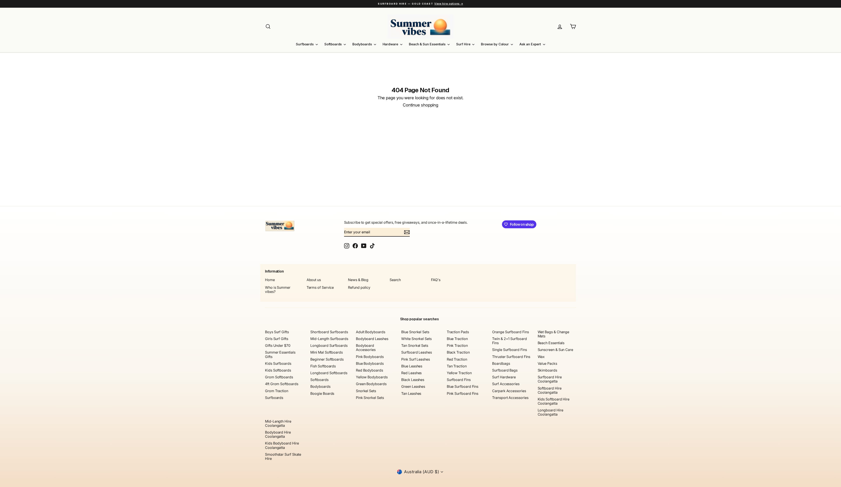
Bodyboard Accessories (366, 347)
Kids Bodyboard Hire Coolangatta (282, 445)
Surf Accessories (505, 384)
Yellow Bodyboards (372, 377)
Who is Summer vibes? (277, 289)
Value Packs (547, 363)
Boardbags (501, 363)
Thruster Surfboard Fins (511, 356)
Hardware (391, 44)
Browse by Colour (495, 44)
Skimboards (547, 370)
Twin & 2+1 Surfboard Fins (509, 340)
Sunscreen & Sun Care (555, 349)
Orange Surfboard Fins (510, 332)
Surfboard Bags (505, 370)
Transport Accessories (510, 397)
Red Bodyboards (369, 370)
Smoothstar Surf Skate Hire (283, 456)
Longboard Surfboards (328, 345)
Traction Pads (458, 332)
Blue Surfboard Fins (462, 386)
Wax (541, 356)
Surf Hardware (504, 377)
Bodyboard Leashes (372, 338)
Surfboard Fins (459, 379)
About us (314, 280)
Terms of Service (320, 287)
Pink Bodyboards (370, 356)
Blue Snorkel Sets (415, 332)
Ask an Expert (530, 44)
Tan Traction (457, 366)
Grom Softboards (279, 377)
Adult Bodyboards (370, 332)
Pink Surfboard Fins (462, 393)
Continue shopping (420, 105)
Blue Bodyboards (370, 363)
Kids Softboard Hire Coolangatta (553, 401)
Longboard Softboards (328, 373)
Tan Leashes (411, 393)
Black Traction (458, 352)
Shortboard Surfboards (329, 332)
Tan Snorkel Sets (414, 345)
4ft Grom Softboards (281, 384)
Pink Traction (457, 345)
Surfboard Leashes (416, 352)
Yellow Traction (459, 373)
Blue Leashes (411, 366)
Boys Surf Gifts (277, 332)
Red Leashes (411, 373)
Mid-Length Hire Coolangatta (278, 423)
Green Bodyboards (371, 384)
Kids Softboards (278, 370)
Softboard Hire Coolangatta (550, 390)
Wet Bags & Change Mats (553, 334)
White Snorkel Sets (416, 338)
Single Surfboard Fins (509, 349)
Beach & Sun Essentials (427, 44)
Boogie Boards (322, 393)
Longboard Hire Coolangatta (550, 412)
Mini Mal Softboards (326, 352)
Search (395, 280)
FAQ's (435, 280)
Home (270, 280)
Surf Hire (463, 44)
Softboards (333, 44)
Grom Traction (276, 391)
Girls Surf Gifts (276, 338)
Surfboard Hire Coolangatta (550, 379)
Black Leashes (412, 379)
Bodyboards (362, 44)
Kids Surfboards (278, 363)
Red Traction (457, 359)
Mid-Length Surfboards (329, 338)
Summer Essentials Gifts (280, 354)
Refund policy (359, 287)
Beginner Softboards (326, 359)
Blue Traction (457, 338)
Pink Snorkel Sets (370, 397)
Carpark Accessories (509, 391)
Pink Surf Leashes (415, 359)
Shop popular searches (419, 319)
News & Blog (358, 280)
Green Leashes (413, 386)
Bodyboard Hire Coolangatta (278, 434)
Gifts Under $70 (277, 345)
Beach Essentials (551, 343)
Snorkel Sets (366, 391)
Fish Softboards (323, 366)
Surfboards (305, 44)
